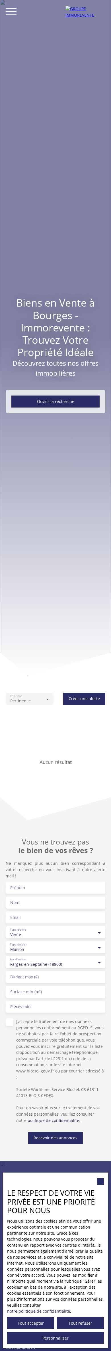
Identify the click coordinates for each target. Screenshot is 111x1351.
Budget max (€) (24, 977)
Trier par (16, 696)
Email (15, 917)
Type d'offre (18, 930)
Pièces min (20, 1006)
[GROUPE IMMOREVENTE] (85, 11)
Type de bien (18, 945)
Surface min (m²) (26, 991)
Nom (14, 902)
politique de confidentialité (53, 1120)
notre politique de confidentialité (38, 1311)
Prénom (17, 887)
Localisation (18, 959)
